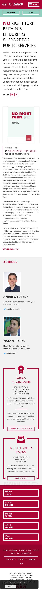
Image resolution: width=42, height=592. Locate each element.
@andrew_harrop (13, 309)
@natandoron (11, 353)
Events (36, 550)
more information (13, 584)
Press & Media (11, 560)
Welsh (9, 526)
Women (8, 492)
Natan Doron (30, 151)
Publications (25, 550)
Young (9, 504)
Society (8, 515)
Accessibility (20, 580)
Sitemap (30, 580)
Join (31, 12)
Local (9, 537)
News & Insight (10, 550)
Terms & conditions (17, 577)
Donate (11, 12)
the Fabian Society (21, 428)
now (11, 249)
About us (14, 553)
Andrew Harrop (15, 151)
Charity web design (16, 575)
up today (21, 478)
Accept (11, 586)
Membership (26, 553)
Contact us (22, 560)
